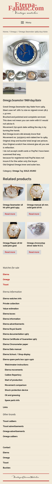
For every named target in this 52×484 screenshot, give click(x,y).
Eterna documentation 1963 (16, 334)
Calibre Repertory (13, 375)
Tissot (5, 284)
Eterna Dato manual (12, 349)
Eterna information (11, 319)
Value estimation (11, 309)
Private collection (11, 303)
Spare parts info (12, 400)
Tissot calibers (9, 421)
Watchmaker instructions (16, 365)
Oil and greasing (12, 395)
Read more (10, 214)
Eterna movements (14, 370)
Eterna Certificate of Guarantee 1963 (20, 339)
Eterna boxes (9, 314)
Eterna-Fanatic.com (26, 6)
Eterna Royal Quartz (12, 329)
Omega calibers (10, 436)
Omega (13, 32)
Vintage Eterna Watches (26, 477)
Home (5, 32)
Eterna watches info (12, 298)
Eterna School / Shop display (16, 354)
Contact (6, 447)
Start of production (13, 380)
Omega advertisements (14, 431)
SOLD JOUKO (30, 171)
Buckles (6, 468)
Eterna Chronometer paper (15, 344)
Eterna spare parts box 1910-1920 (18, 359)
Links (5, 407)
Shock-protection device (16, 390)
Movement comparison (15, 385)
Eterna (6, 274)
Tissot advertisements (13, 426)
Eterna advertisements (13, 324)
